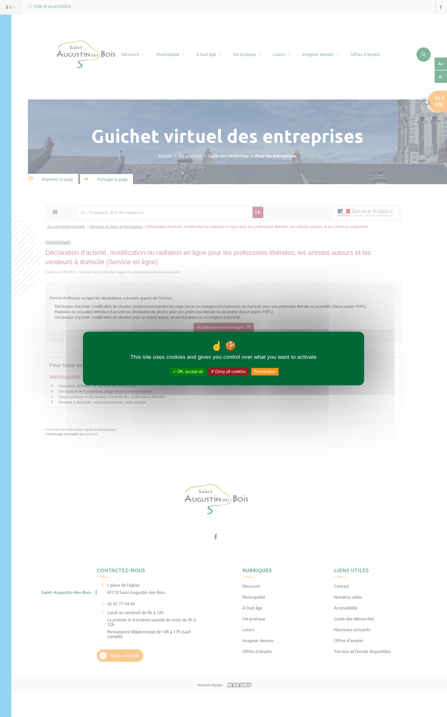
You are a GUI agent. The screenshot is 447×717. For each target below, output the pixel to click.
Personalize (265, 371)
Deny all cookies (230, 371)
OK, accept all (189, 371)
